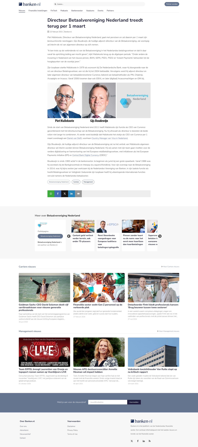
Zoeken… (60, 4)
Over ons (23, 426)
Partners (110, 10)
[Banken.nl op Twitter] (132, 441)
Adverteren (24, 430)
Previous (68, 235)
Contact (23, 438)
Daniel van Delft (74, 138)
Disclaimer (71, 426)
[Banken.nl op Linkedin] (144, 441)
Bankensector (77, 10)
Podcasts (64, 10)
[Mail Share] (78, 193)
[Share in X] (64, 193)
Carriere (76, 182)
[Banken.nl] (24, 2)
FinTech (54, 10)
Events (100, 10)
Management (88, 182)
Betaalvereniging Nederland (59, 182)
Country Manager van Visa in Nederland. (110, 138)
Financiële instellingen (38, 10)
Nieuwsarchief (25, 434)
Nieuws (22, 10)
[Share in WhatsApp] (50, 193)
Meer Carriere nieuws (171, 266)
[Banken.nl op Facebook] (138, 441)
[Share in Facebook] (57, 193)
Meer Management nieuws (169, 331)
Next (159, 235)
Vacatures (90, 10)
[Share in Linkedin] (71, 193)
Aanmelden (134, 402)
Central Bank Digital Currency (85, 155)
